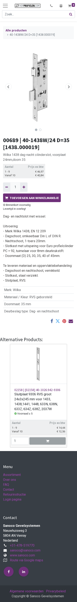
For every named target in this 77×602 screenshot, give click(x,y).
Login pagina (12, 499)
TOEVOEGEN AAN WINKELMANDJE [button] (34, 198)
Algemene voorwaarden (27, 591)
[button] (51, 6)
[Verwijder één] (6, 187)
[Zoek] (71, 14)
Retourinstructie (14, 494)
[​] (9, 572)
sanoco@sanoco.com (25, 550)
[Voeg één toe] (23, 187)
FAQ (6, 485)
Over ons (9, 480)
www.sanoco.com (22, 555)
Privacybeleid (56, 591)
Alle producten (16, 30)
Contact (8, 489)
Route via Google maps (26, 560)
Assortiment (12, 475)
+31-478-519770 (22, 545)
